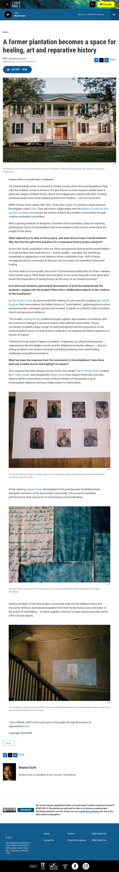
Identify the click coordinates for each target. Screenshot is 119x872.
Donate (107, 4)
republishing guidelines (89, 811)
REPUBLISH (25, 810)
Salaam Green (34, 489)
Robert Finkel (57, 374)
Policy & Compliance (77, 840)
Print (112, 59)
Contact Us (49, 840)
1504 (33, 208)
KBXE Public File (99, 840)
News (5, 32)
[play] (8, 14)
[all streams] (114, 14)
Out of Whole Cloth (87, 370)
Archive (71, 834)
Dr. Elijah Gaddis (21, 374)
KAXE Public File (99, 834)
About (46, 834)
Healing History (32, 319)
